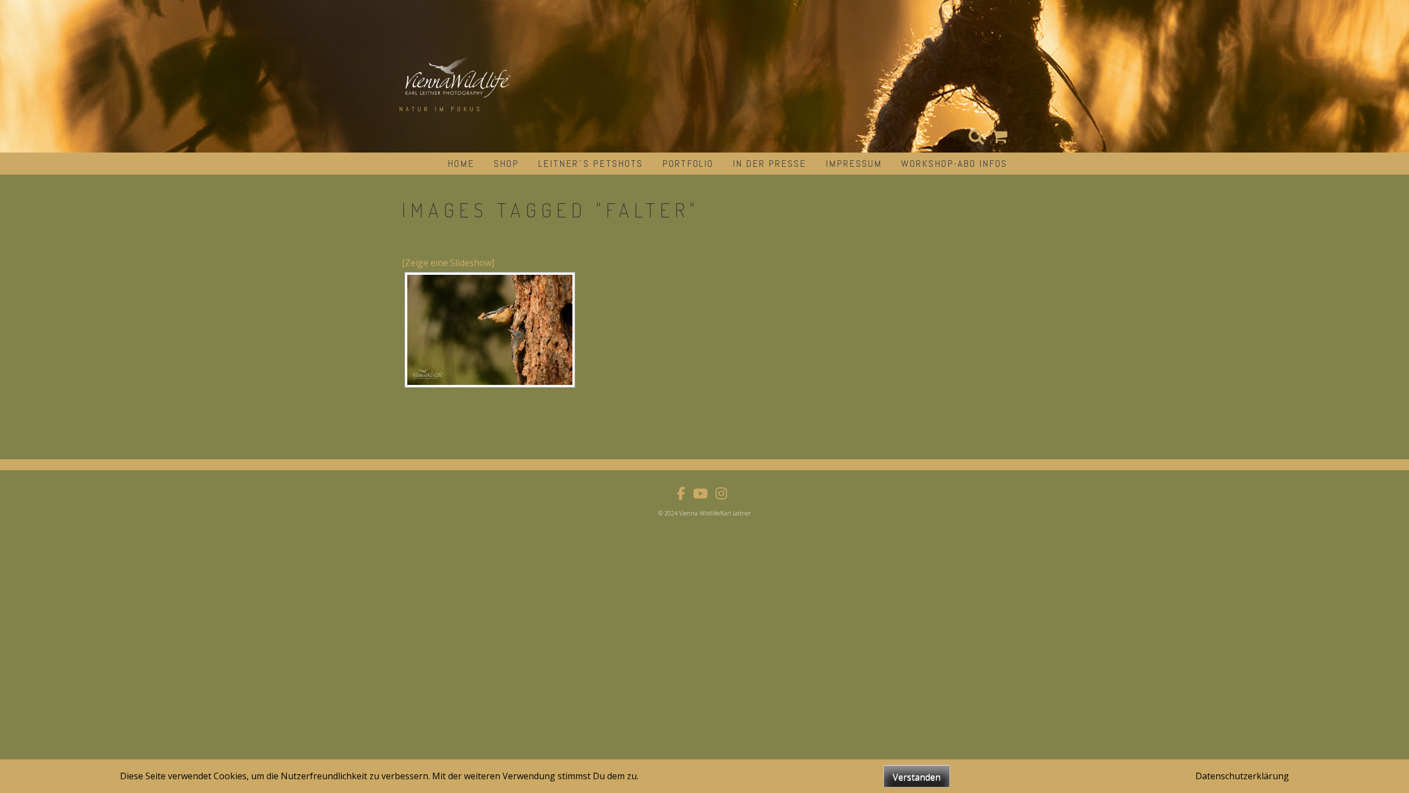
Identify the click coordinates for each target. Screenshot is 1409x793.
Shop (506, 163)
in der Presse (769, 163)
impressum (854, 163)
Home (460, 163)
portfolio (687, 163)
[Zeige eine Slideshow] (448, 263)
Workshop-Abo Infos (954, 163)
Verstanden (917, 777)
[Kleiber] (489, 330)
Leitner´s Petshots (590, 163)
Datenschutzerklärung (1242, 776)
